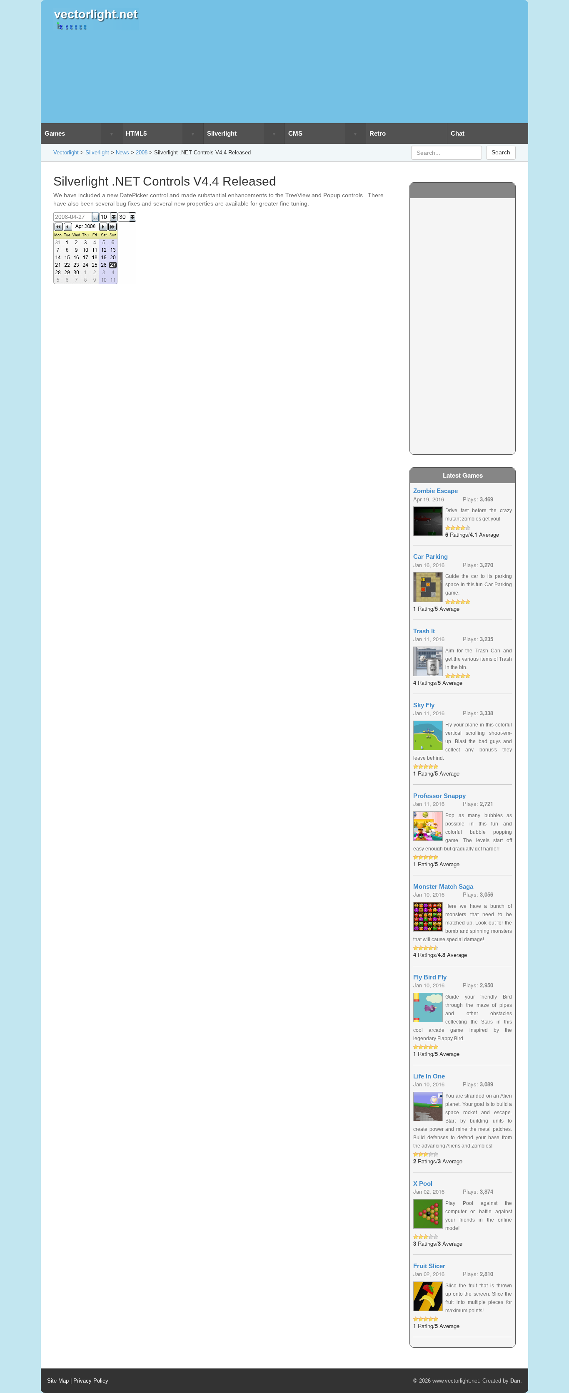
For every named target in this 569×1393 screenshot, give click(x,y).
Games (55, 133)
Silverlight (222, 133)
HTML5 (136, 133)
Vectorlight (66, 152)
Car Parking (430, 556)
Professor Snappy (439, 795)
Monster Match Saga (443, 886)
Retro (377, 133)
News (122, 152)
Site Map (58, 1381)
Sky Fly (423, 705)
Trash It (424, 631)
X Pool (422, 1183)
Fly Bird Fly (430, 977)
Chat (457, 133)
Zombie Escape (435, 490)
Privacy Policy (90, 1381)
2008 (141, 152)
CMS (295, 133)
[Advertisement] (344, 61)
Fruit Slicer (429, 1265)
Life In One (429, 1076)
